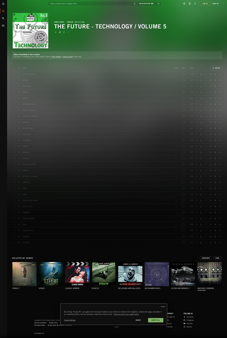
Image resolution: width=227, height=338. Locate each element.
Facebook (190, 317)
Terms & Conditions (40, 323)
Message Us (170, 317)
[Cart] (189, 3)
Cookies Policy (53, 323)
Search (3, 18)
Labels (116, 327)
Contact (3, 25)
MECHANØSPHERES (152, 288)
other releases (56, 57)
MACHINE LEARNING (206, 288)
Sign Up (215, 3)
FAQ (167, 320)
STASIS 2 (16, 288)
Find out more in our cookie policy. (126, 314)
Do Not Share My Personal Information (60, 325)
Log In (205, 3)
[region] (113, 314)
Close (163, 306)
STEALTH (95, 288)
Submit (158, 3)
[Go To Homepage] (20, 3)
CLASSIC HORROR (72, 288)
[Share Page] (184, 3)
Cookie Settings (69, 320)
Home (3, 3)
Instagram (190, 320)
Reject (138, 320)
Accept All (155, 320)
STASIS (42, 288)
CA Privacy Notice (39, 325)
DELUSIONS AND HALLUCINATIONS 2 (132, 288)
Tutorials (169, 327)
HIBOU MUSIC (59, 22)
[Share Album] (60, 32)
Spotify (189, 327)
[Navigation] (195, 3)
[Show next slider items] (224, 275)
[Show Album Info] (64, 32)
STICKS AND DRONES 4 (180, 288)
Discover (3, 10)
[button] (30, 30)
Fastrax (168, 323)
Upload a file (134, 3)
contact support (68, 57)
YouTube (190, 323)
